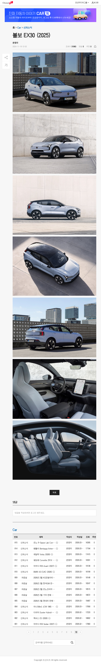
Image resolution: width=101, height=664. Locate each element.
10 (76, 632)
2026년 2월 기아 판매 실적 (44, 595)
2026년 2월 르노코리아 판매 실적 (44, 589)
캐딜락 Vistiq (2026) (42, 554)
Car (19, 27)
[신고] (95, 46)
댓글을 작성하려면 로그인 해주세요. (30, 513)
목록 (54, 492)
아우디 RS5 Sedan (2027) (44, 624)
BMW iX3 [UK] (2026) (43, 571)
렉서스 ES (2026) (41, 618)
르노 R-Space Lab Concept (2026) (44, 542)
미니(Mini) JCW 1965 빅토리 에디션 (44, 606)
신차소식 (28, 27)
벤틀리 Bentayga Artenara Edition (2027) (44, 548)
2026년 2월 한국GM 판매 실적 (44, 583)
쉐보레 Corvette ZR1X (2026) (44, 560)
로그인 (96, 3)
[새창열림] (9, 2)
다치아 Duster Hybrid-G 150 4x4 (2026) (44, 612)
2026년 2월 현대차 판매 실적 (44, 600)
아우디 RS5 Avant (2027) (44, 566)
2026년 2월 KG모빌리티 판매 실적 (44, 577)
